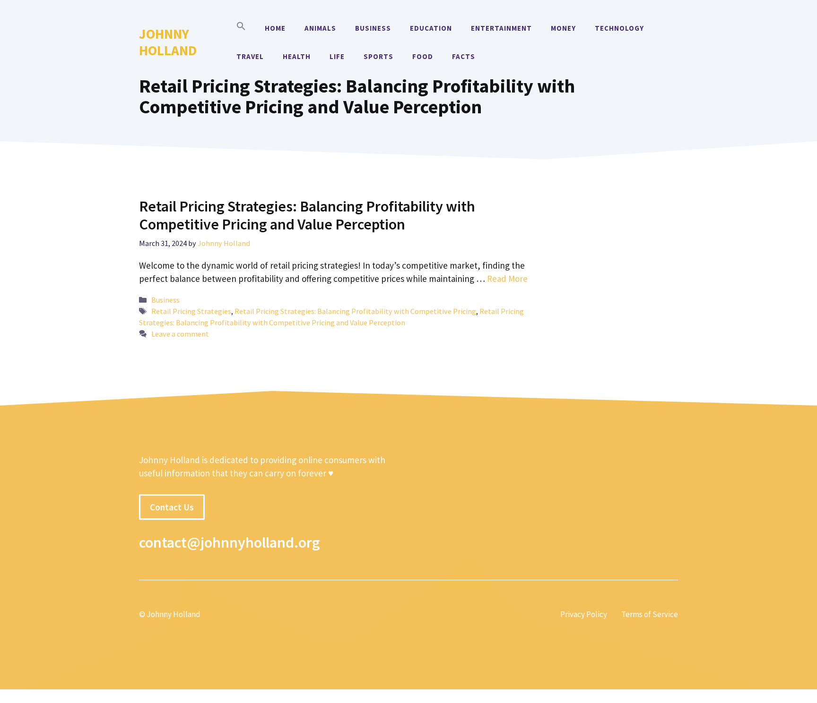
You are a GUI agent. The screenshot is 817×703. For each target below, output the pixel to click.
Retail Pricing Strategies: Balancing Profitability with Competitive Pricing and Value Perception (307, 215)
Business (373, 28)
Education (431, 28)
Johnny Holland (168, 42)
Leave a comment (180, 334)
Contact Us (172, 507)
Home (275, 28)
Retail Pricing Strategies (191, 311)
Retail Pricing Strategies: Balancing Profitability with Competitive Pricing (355, 311)
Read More (507, 278)
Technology (619, 28)
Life (337, 56)
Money (563, 28)
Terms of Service (649, 614)
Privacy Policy (583, 614)
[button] (241, 28)
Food (422, 56)
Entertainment (501, 28)
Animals (320, 28)
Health (297, 56)
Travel (250, 56)
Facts (463, 56)
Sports (378, 56)
